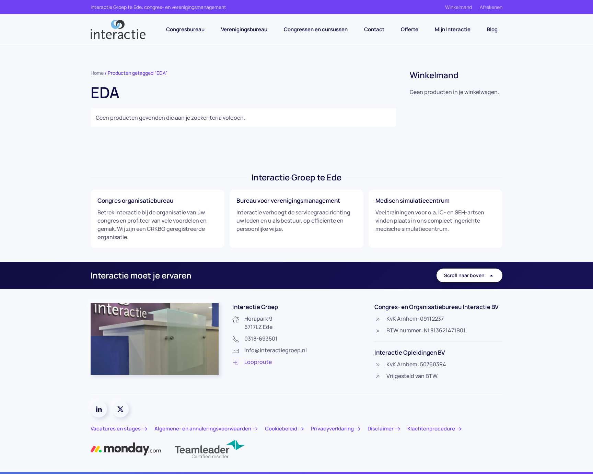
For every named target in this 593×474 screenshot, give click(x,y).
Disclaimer (381, 428)
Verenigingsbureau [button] (244, 29)
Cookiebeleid (281, 428)
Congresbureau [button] (185, 29)
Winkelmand (458, 7)
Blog (492, 29)
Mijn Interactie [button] (452, 29)
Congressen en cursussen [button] (316, 29)
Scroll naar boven (464, 275)
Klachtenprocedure (431, 428)
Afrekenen (491, 7)
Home (97, 73)
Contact (374, 29)
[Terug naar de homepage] (118, 29)
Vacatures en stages (116, 428)
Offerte (409, 29)
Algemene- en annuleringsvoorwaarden (202, 428)
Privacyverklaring (332, 428)
